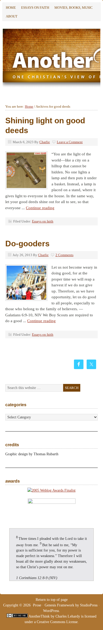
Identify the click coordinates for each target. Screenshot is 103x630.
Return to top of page (52, 600)
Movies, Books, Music (73, 8)
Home (11, 8)
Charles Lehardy (67, 616)
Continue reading (40, 208)
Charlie (44, 142)
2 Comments (64, 255)
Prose (37, 605)
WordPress (51, 611)
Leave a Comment (70, 142)
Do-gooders (27, 243)
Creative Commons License (57, 622)
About (10, 17)
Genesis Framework (59, 605)
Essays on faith (35, 8)
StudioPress (88, 605)
